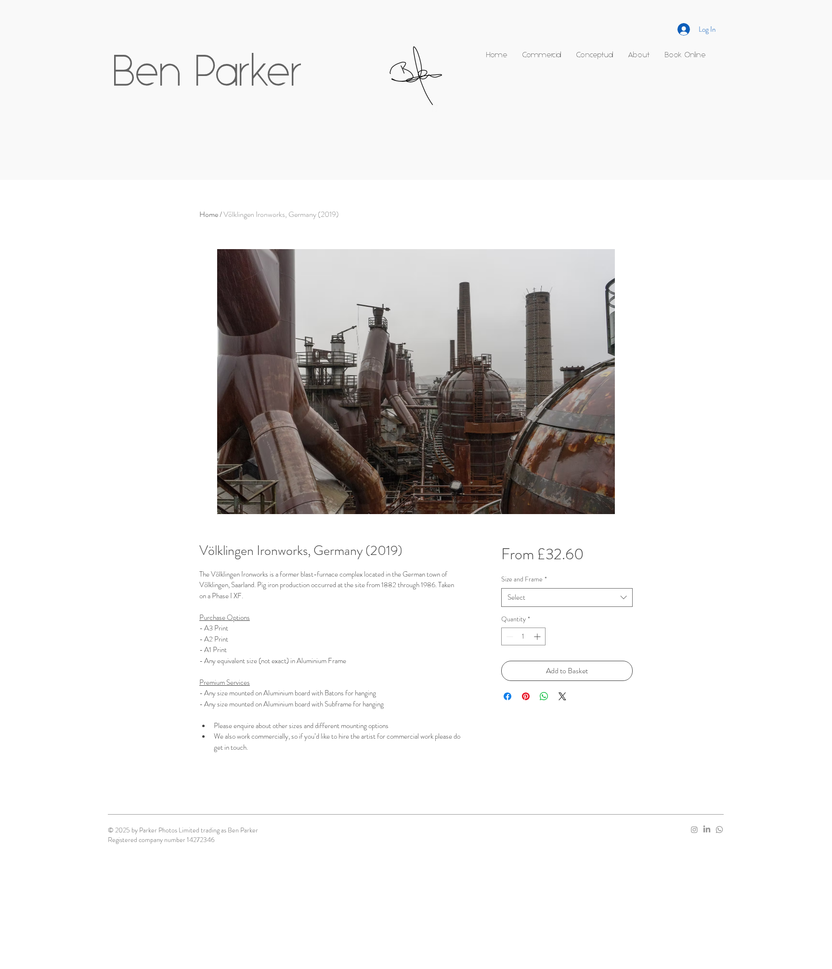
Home (208, 214)
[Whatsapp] (719, 829)
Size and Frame (524, 579)
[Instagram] (694, 829)
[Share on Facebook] (507, 696)
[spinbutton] (523, 636)
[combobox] (567, 597)
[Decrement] (509, 636)
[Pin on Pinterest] (526, 696)
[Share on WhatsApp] (544, 696)
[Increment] (538, 636)
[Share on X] (562, 696)
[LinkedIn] (706, 829)
